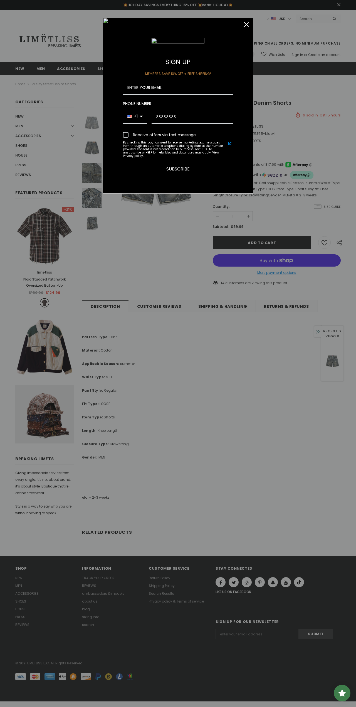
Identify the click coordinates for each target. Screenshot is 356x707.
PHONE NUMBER (137, 103)
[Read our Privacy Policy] (229, 143)
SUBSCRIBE (178, 169)
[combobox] (135, 116)
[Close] (246, 24)
